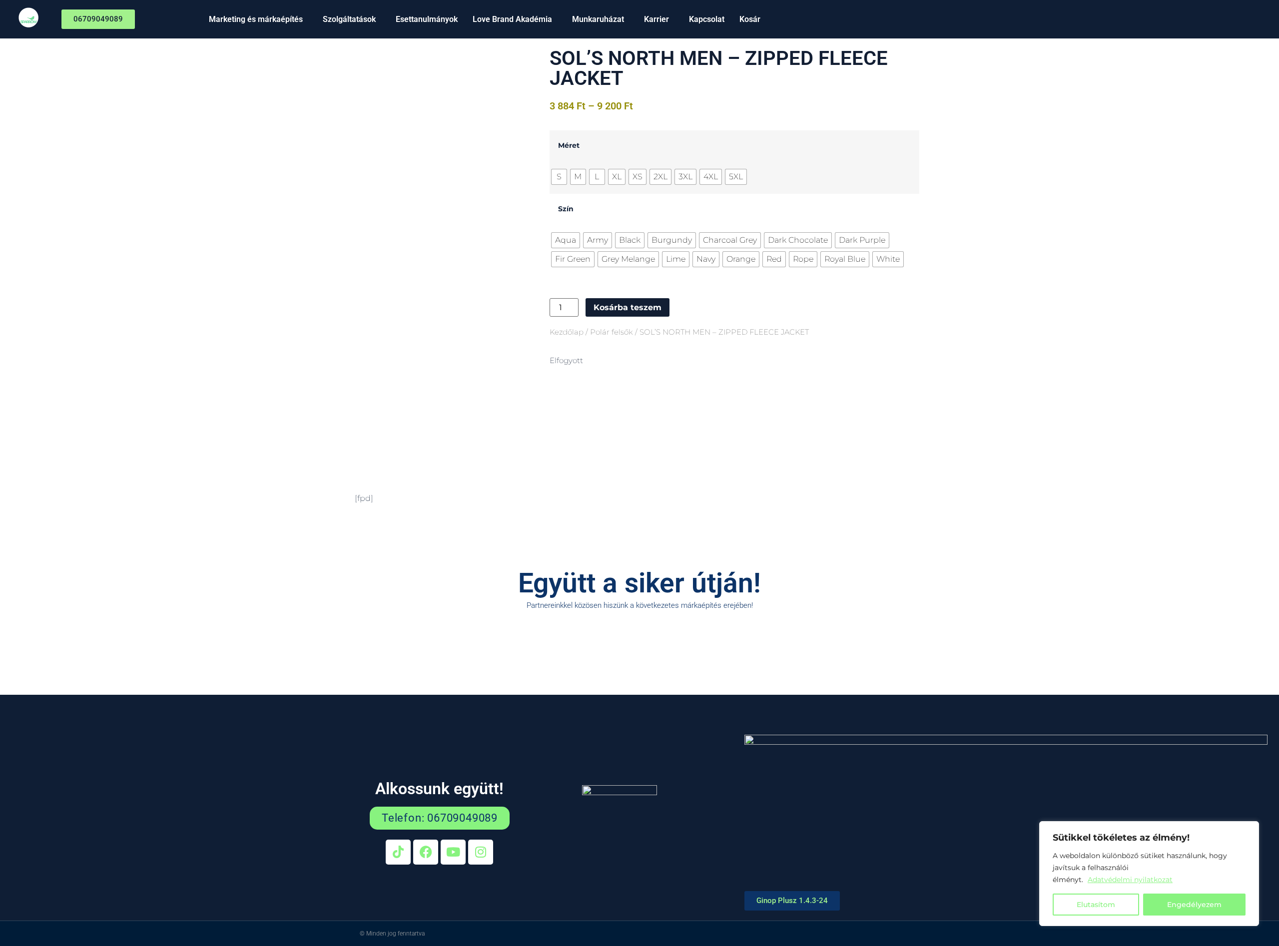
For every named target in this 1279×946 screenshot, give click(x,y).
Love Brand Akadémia (512, 19)
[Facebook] (425, 852)
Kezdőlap (567, 332)
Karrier (656, 19)
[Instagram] (480, 852)
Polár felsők (611, 332)
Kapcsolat (706, 19)
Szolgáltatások (349, 19)
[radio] (559, 176)
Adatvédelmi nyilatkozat (1130, 879)
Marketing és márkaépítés (256, 19)
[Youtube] (453, 852)
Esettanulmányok (427, 19)
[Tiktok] (398, 852)
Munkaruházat (598, 19)
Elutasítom (1096, 904)
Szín (566, 208)
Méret (569, 145)
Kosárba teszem (627, 307)
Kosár (749, 19)
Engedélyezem (1194, 904)
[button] (258, 19)
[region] (1149, 873)
